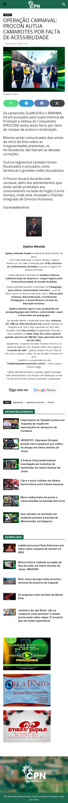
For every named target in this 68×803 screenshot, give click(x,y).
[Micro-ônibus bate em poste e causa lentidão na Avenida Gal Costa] (11, 501)
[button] (63, 4)
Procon (51, 402)
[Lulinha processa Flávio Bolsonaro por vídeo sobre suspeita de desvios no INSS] (9, 548)
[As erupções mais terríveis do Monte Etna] (9, 596)
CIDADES (7, 15)
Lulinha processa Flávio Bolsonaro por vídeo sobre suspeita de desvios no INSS (41, 549)
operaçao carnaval (35, 402)
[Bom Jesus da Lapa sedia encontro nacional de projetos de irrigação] (9, 580)
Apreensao (18, 402)
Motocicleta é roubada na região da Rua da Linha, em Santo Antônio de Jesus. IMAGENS (40, 566)
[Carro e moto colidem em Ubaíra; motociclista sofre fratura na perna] (11, 484)
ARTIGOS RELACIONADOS (19, 412)
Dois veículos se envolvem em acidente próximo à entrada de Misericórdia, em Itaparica (39, 517)
